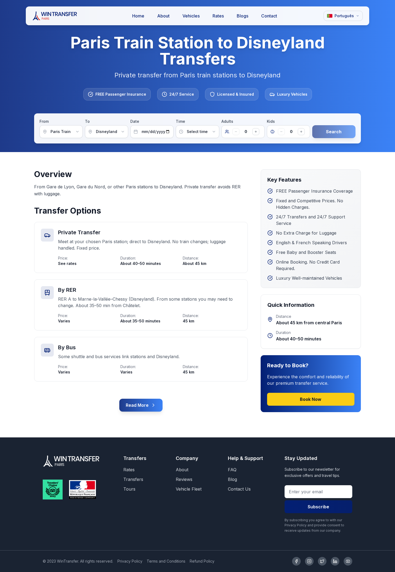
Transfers (133, 479)
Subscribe (318, 506)
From (44, 121)
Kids (271, 121)
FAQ (232, 469)
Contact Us (239, 489)
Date (134, 121)
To (87, 121)
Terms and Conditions (166, 561)
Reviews (184, 479)
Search (334, 131)
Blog (232, 479)
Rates (129, 469)
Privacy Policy (129, 561)
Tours (129, 489)
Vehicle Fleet (189, 489)
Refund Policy (202, 561)
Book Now (310, 399)
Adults (227, 121)
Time (180, 121)
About (182, 469)
